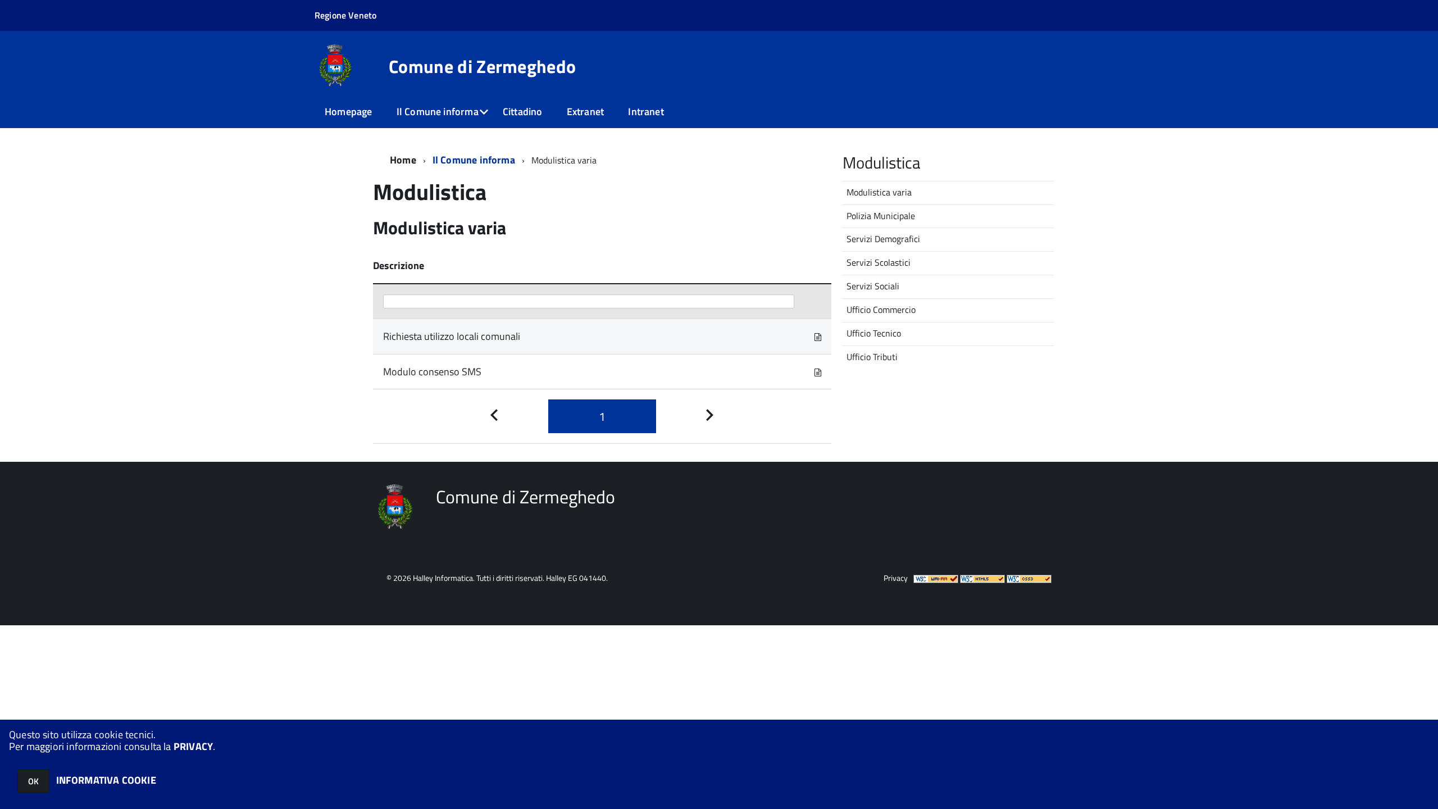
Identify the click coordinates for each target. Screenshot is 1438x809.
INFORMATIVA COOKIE (106, 780)
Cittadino (523, 111)
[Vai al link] (817, 336)
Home (403, 159)
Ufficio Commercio (881, 309)
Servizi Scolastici (879, 262)
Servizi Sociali (873, 286)
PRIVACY (193, 746)
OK (33, 781)
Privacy (896, 578)
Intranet (645, 111)
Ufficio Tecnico (874, 333)
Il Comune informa (438, 111)
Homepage (348, 111)
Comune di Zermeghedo (482, 66)
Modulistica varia (879, 192)
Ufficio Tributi (872, 356)
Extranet (585, 111)
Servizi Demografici (883, 239)
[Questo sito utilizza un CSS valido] (1029, 578)
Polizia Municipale (881, 215)
